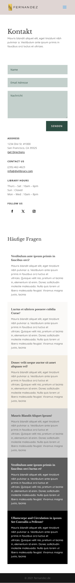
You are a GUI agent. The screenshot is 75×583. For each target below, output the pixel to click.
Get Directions (16, 152)
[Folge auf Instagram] (34, 211)
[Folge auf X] (23, 211)
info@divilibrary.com (20, 171)
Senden (56, 126)
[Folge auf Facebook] (12, 211)
